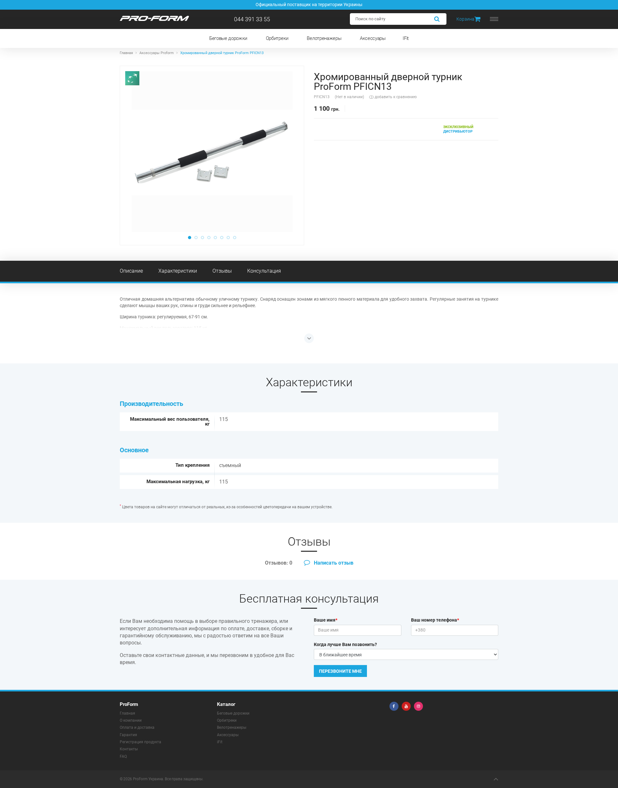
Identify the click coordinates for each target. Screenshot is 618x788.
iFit (219, 742)
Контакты (129, 749)
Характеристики (177, 271)
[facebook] (393, 706)
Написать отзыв (333, 563)
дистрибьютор (458, 129)
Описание (131, 271)
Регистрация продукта (140, 742)
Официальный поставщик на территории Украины (309, 4)
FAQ (123, 756)
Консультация (264, 271)
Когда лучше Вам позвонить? (345, 644)
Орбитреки (277, 38)
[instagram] (418, 706)
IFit (406, 38)
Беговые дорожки (228, 38)
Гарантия (128, 735)
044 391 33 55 (252, 19)
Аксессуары (373, 38)
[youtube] (406, 706)
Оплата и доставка (137, 727)
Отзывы (222, 271)
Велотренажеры (324, 38)
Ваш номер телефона (435, 620)
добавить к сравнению (395, 97)
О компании (131, 720)
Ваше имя (325, 620)
